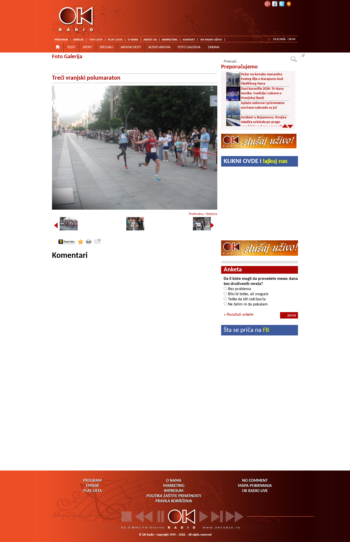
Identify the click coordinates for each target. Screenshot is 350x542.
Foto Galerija (67, 57)
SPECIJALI (106, 47)
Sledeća (211, 214)
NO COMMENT (255, 481)
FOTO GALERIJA (189, 47)
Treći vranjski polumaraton (86, 78)
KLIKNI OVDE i (255, 161)
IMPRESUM (173, 491)
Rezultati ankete (240, 315)
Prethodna (196, 214)
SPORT (87, 47)
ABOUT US (150, 39)
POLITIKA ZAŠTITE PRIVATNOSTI (174, 496)
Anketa (233, 270)
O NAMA (133, 39)
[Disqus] (134, 325)
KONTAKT (189, 39)
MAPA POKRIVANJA (255, 486)
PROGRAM (61, 39)
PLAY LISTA (115, 39)
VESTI (71, 47)
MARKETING (170, 39)
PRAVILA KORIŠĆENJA (174, 501)
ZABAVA (213, 47)
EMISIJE (78, 39)
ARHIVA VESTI (131, 47)
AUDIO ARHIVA (159, 47)
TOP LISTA (95, 39)
